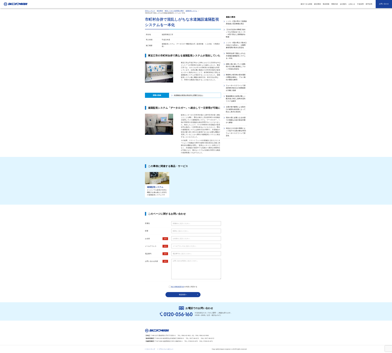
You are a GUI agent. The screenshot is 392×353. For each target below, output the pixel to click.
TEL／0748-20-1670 (191, 341)
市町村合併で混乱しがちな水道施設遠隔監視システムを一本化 (236, 55)
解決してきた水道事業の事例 (174, 11)
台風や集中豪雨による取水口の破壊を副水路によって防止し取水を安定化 (236, 109)
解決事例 (317, 4)
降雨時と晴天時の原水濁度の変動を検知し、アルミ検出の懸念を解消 (236, 77)
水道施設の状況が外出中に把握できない (188, 95)
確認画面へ (183, 294)
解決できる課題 (306, 4)
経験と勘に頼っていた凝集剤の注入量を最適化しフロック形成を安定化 (236, 66)
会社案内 (343, 4)
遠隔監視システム (191, 11)
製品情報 (326, 4)
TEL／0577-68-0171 (192, 338)
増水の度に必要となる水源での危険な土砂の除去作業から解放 (236, 120)
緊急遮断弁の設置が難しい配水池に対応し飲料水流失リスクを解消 (236, 98)
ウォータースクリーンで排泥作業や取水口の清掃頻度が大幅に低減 (236, 88)
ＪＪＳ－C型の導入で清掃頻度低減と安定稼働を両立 (236, 22)
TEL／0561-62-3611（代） (186, 335)
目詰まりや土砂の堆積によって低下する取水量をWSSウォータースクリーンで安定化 (236, 131)
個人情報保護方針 (177, 287)
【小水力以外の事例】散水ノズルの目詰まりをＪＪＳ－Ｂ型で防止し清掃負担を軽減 (236, 33)
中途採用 (360, 4)
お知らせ (352, 4)
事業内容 (334, 4)
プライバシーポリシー (166, 349)
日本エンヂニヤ (150, 11)
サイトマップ (150, 349)
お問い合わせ (384, 4)
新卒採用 (369, 4)
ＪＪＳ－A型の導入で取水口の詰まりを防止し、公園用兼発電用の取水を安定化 (236, 45)
